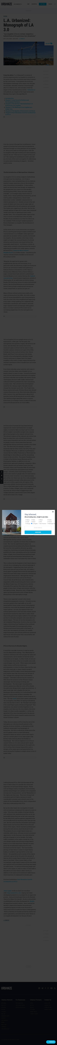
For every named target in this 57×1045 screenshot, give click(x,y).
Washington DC (51, 523)
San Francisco (43, 523)
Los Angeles (35, 523)
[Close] (53, 512)
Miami (41, 519)
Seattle (50, 519)
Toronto (50, 521)
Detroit (33, 521)
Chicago (28, 523)
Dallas (33, 519)
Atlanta (28, 519)
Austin (27, 521)
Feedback (51, 1042)
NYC (41, 521)
